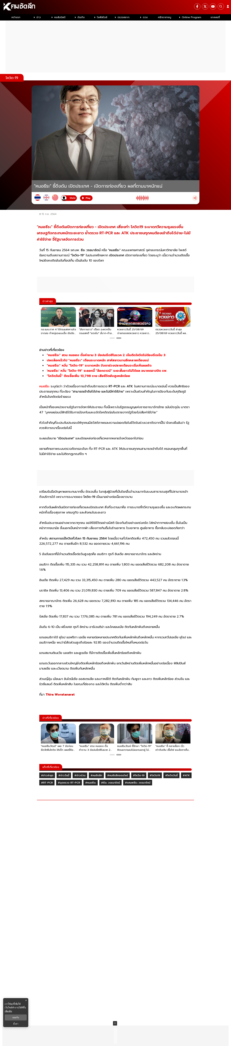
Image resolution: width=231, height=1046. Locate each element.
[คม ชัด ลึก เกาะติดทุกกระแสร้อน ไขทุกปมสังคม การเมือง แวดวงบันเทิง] (115, 7)
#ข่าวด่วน (79, 775)
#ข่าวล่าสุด (47, 775)
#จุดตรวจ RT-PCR (69, 783)
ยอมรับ (15, 1017)
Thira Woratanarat (60, 694)
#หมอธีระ (90, 783)
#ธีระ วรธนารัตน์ (110, 783)
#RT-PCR (47, 783)
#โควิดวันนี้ (171, 775)
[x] (205, 6)
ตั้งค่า (15, 1024)
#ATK (186, 775)
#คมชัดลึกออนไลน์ (117, 775)
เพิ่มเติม (8, 1011)
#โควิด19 (155, 775)
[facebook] (197, 6)
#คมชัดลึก (96, 775)
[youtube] (213, 6)
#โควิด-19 (139, 775)
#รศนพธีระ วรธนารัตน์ (137, 783)
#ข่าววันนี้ (63, 775)
